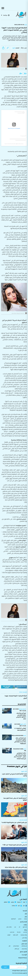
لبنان (24, 749)
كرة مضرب (12, 932)
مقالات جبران (9, 927)
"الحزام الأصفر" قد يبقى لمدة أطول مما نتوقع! (15, 799)
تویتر (24, 902)
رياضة (25, 930)
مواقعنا (5, 15)
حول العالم (17, 949)
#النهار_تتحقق (23, 952)
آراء (19, 927)
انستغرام (6, 902)
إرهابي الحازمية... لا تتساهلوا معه (20, 729)
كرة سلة (19, 932)
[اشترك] (14, 686)
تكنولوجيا (24, 941)
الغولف (8, 935)
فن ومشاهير (24, 946)
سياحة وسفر (24, 949)
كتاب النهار (23, 724)
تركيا (24, 735)
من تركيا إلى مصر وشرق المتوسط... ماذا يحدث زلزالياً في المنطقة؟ (20, 741)
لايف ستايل (24, 944)
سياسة (25, 919)
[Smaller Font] (25, 73)
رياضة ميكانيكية (24, 935)
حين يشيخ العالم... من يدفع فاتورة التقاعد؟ (14, 822)
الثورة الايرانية (13, 696)
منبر (15, 927)
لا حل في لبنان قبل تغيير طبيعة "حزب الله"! (15, 845)
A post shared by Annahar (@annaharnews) (14, 144)
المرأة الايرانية (22, 696)
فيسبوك (19, 902)
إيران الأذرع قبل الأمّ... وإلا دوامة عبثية (16, 867)
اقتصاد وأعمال (23, 820)
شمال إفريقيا (22, 709)
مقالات (25, 925)
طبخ (9, 946)
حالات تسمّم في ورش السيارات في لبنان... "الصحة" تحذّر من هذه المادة (20, 756)
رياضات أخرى (24, 938)
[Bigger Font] (20, 73)
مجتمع (19, 919)
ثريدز (19, 905)
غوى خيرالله (24, 48)
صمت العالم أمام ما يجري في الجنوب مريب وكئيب (14, 775)
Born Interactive (15, 973)
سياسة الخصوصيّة (22, 958)
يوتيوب (12, 902)
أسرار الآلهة (13, 919)
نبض (24, 905)
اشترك (5, 967)
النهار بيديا (24, 955)
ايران (25, 25)
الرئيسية (25, 911)
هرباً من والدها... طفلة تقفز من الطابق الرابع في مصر (21, 716)
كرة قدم (25, 932)
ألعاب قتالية (15, 935)
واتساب (13, 905)
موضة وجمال (16, 946)
